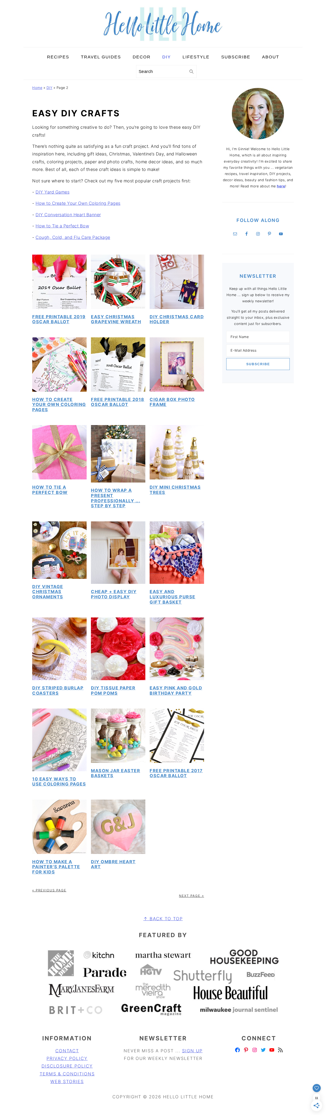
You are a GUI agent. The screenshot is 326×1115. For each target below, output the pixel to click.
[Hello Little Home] (163, 43)
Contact (67, 1050)
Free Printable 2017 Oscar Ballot (176, 773)
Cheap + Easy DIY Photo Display (114, 594)
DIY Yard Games (52, 192)
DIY (50, 88)
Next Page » (191, 896)
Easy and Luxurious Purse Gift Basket (172, 596)
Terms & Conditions (67, 1073)
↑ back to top (163, 918)
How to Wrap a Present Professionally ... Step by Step (115, 498)
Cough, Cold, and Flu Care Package (73, 237)
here (281, 186)
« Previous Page (49, 890)
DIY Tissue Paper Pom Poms (113, 690)
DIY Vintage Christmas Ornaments (47, 591)
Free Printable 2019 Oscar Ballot (59, 319)
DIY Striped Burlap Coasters (58, 690)
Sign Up (192, 1050)
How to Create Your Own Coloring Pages (78, 203)
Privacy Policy (67, 1058)
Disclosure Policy (67, 1066)
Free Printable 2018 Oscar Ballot (117, 402)
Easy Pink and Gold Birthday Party (176, 690)
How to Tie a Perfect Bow (62, 225)
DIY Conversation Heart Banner (68, 214)
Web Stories (67, 1081)
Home (37, 88)
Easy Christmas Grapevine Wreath (116, 319)
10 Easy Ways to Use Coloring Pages (59, 781)
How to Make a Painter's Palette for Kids (56, 866)
